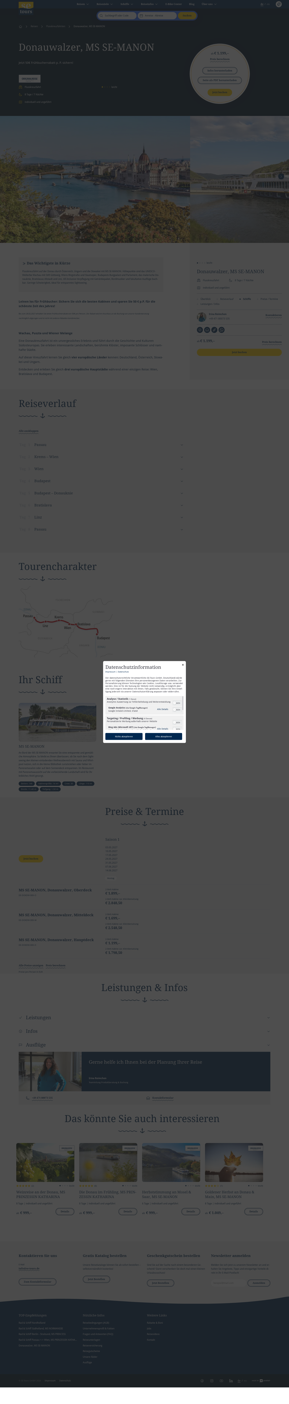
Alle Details (162, 709)
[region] (144, 713)
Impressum (110, 671)
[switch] (177, 702)
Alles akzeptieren (163, 736)
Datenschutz (123, 671)
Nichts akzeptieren (124, 736)
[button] (174, 702)
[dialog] (144, 702)
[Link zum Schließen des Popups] (183, 665)
